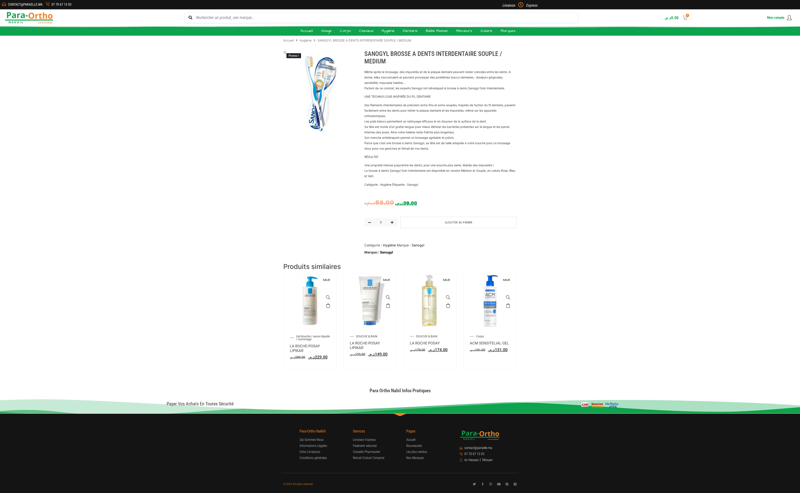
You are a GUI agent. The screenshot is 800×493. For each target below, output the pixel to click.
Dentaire (410, 30)
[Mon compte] (789, 17)
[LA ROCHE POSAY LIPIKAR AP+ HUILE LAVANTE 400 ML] (448, 297)
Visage (326, 30)
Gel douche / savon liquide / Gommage (313, 338)
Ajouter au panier (458, 222)
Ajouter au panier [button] (328, 306)
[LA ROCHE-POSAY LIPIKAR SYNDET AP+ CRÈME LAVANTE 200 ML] (388, 297)
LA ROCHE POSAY (425, 343)
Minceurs (464, 30)
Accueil (306, 30)
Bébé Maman (437, 30)
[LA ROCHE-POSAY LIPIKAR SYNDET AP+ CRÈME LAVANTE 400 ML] (328, 297)
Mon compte (775, 17)
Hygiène (388, 30)
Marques (508, 30)
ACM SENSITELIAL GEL (489, 343)
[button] (285, 52)
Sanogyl (418, 245)
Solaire (486, 30)
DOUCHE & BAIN (366, 336)
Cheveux (366, 30)
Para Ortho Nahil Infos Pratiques (400, 390)
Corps (345, 30)
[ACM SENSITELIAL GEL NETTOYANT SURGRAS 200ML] (508, 297)
